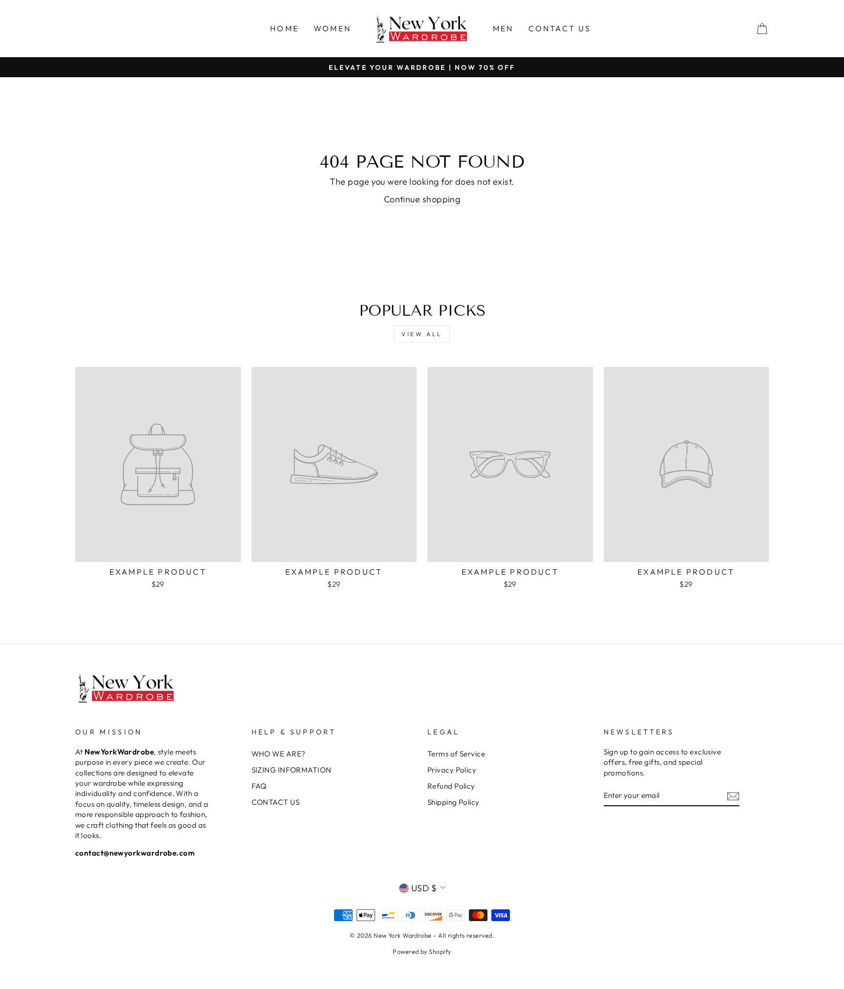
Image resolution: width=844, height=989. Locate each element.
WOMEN (332, 28)
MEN (503, 28)
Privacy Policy (451, 769)
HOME (284, 28)
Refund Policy (451, 786)
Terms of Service (456, 753)
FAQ (259, 786)
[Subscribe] (733, 795)
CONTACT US (559, 28)
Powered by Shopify (422, 951)
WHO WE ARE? (279, 753)
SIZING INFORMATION (292, 769)
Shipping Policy (453, 802)
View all (422, 334)
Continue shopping (422, 199)
